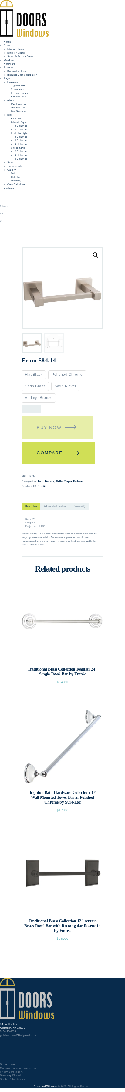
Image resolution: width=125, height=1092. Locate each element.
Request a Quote (17, 71)
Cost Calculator (16, 184)
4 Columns (21, 144)
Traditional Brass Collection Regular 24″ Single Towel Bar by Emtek (62, 671)
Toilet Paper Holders (70, 481)
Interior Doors (15, 49)
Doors (7, 45)
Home (7, 42)
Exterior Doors (16, 52)
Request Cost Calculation (22, 74)
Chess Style (18, 147)
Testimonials (14, 166)
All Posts (16, 118)
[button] (95, 255)
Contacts (9, 188)
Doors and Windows (45, 1086)
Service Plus (18, 96)
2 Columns (21, 126)
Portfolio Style (19, 133)
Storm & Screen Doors (20, 56)
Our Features (18, 104)
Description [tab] (31, 506)
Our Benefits (18, 107)
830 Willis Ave (8, 1024)
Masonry (16, 180)
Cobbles (16, 177)
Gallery (11, 169)
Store (10, 162)
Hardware (9, 63)
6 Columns (21, 158)
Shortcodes (17, 89)
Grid (13, 173)
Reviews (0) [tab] (79, 506)
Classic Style (19, 122)
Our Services (18, 111)
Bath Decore (46, 481)
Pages (7, 78)
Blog (9, 115)
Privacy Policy (19, 93)
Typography (18, 85)
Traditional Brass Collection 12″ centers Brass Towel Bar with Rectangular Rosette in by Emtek (62, 926)
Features (12, 82)
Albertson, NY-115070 (12, 1028)
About (10, 100)
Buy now (49, 427)
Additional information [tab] (55, 506)
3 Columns (21, 129)
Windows (9, 60)
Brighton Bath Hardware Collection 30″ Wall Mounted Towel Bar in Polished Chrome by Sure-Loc (62, 797)
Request (8, 67)
